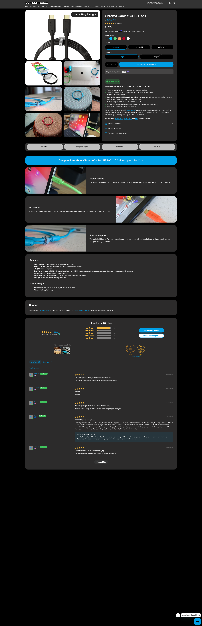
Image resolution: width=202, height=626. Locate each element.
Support (119, 147)
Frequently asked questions (117, 133)
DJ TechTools (111, 20)
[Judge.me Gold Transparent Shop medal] (141, 349)
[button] (109, 23)
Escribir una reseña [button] (151, 330)
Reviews (157, 147)
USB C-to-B (128, 119)
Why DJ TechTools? (114, 123)
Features (44, 147)
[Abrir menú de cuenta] (169, 2)
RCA (136, 119)
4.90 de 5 (56, 332)
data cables (130, 110)
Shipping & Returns (114, 128)
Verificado (135, 356)
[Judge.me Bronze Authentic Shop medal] (130, 349)
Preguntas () (47, 362)
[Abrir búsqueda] (165, 2)
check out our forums (81, 310)
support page (44, 310)
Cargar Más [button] (101, 462)
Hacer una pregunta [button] (151, 336)
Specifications (82, 147)
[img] (79, 375)
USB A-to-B (119, 119)
